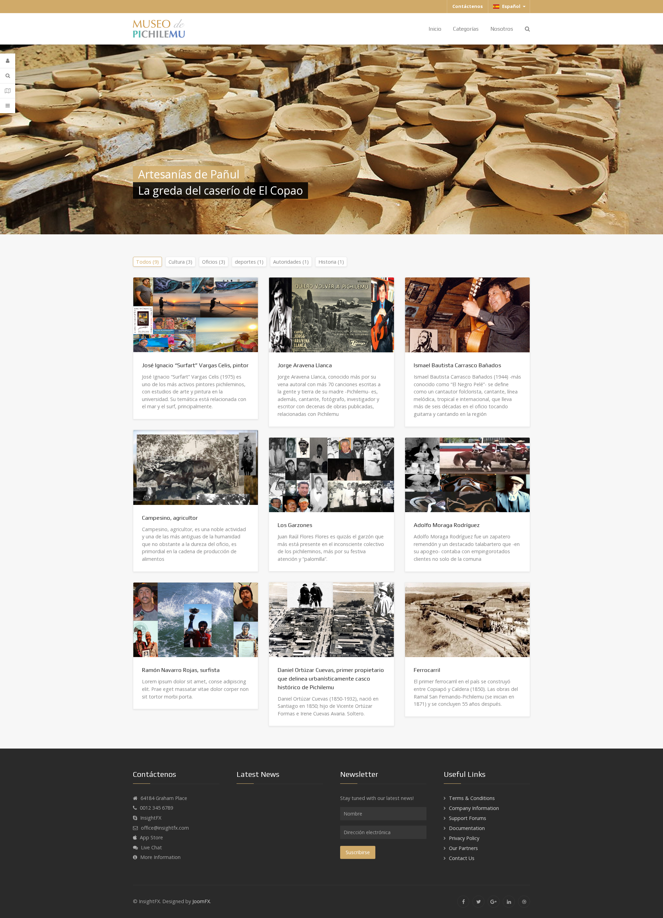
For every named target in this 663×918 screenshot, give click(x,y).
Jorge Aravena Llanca (305, 365)
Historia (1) (331, 261)
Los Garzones (295, 524)
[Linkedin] (509, 902)
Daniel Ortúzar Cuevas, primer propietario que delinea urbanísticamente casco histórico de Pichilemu (331, 678)
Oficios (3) (213, 261)
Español (510, 6)
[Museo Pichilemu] (159, 28)
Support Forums (467, 818)
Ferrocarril (427, 669)
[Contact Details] (7, 91)
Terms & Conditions (472, 798)
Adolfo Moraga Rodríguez (447, 524)
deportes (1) (249, 261)
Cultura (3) (180, 261)
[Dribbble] (524, 902)
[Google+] (494, 902)
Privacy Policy (464, 838)
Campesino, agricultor (170, 517)
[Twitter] (478, 902)
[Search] (7, 75)
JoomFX (201, 901)
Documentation (467, 828)
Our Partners (463, 848)
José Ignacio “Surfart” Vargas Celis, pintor (195, 365)
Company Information (474, 808)
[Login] (7, 60)
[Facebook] (463, 902)
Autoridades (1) (291, 261)
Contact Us (461, 858)
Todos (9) (147, 261)
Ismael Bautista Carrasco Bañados (457, 365)
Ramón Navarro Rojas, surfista (181, 669)
